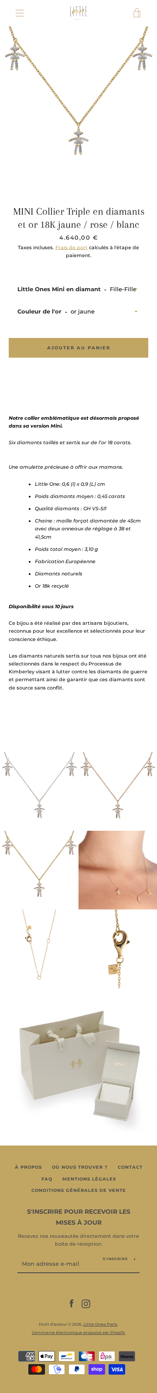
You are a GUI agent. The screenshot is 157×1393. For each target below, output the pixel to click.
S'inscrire (115, 1259)
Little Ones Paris (100, 1324)
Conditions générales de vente (78, 1190)
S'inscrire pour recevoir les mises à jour (78, 1217)
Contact (130, 1167)
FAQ (46, 1179)
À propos (28, 1167)
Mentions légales (89, 1179)
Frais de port (71, 247)
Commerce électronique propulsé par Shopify (78, 1332)
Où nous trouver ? (80, 1167)
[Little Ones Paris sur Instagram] (86, 1303)
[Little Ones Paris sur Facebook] (71, 1303)
